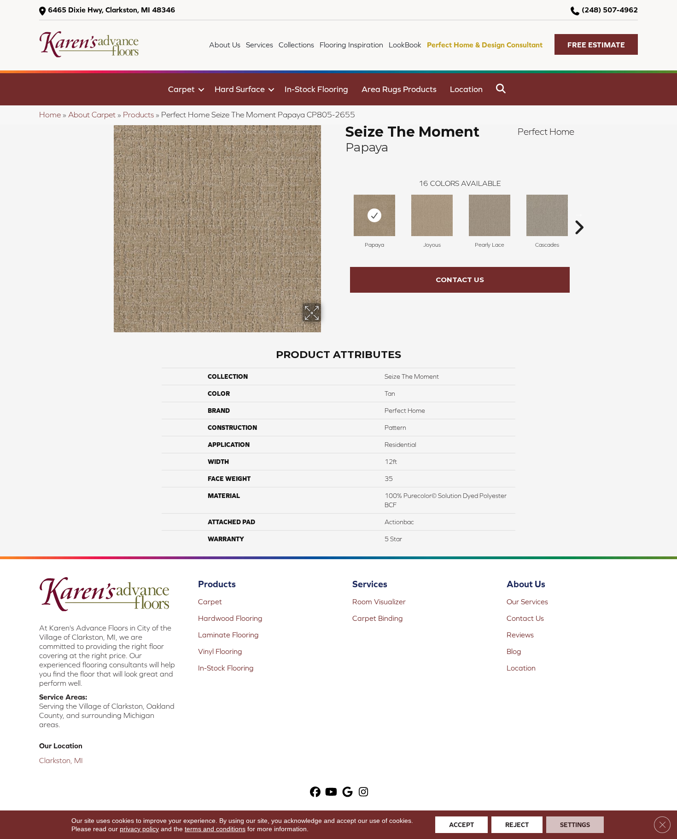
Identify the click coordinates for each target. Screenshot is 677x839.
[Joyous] (432, 215)
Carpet (181, 89)
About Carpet (92, 114)
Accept (461, 824)
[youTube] (331, 792)
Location (466, 89)
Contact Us (460, 279)
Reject (517, 824)
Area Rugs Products (399, 89)
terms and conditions (215, 829)
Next (579, 213)
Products (138, 114)
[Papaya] (374, 215)
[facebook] (315, 792)
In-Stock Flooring (316, 89)
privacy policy (139, 829)
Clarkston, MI (61, 760)
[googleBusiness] (347, 792)
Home (50, 114)
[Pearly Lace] (490, 215)
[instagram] (363, 792)
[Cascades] (547, 215)
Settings (575, 824)
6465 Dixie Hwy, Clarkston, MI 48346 (111, 10)
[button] (596, 44)
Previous (341, 213)
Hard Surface (240, 89)
